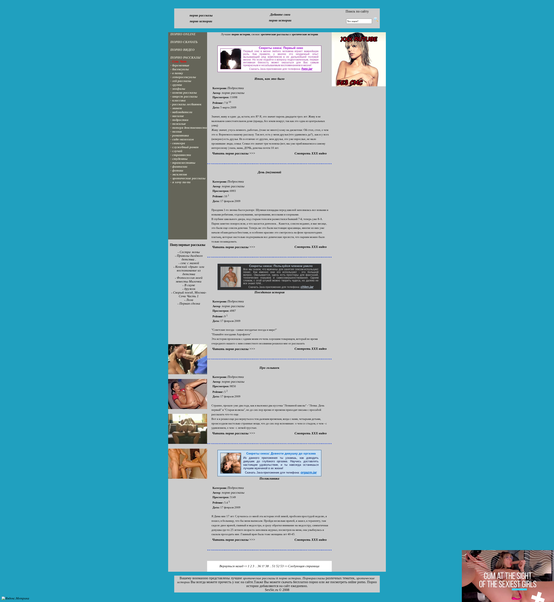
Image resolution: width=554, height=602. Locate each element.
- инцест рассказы (183, 96)
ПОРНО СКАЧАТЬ (184, 42)
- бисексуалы (179, 69)
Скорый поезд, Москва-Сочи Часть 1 (189, 294)
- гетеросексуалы (183, 77)
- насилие (177, 116)
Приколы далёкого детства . (190, 257)
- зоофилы (177, 88)
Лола (189, 300)
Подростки (235, 88)
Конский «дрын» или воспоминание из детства (189, 270)
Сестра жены (190, 252)
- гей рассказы (180, 81)
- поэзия (176, 131)
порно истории (201, 21)
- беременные (179, 65)
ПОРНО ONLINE (183, 34)
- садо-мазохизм (182, 139)
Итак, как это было (269, 78)
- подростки (179, 120)
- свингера (177, 143)
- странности (180, 155)
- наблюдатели (181, 112)
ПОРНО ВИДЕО (182, 49)
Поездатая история (269, 292)
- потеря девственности (188, 127)
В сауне (189, 285)
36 (259, 566)
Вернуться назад (231, 566)
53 (282, 566)
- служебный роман (184, 147)
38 (267, 566)
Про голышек (269, 367)
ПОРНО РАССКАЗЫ (185, 57)
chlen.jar (307, 287)
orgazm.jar (309, 472)
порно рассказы (201, 15)
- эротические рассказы (187, 178)
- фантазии (178, 166)
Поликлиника (269, 478)
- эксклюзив (178, 174)
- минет (176, 108)
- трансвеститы (182, 162)
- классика (178, 100)
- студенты (178, 159)
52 (278, 566)
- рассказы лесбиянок (185, 104)
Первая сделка (189, 303)
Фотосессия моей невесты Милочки (189, 279)
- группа (176, 85)
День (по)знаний (269, 172)
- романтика (179, 135)
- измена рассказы (183, 92)
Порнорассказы (314, 578)
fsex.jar (306, 69)
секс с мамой (189, 263)
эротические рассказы (259, 578)
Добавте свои (280, 14)
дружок (189, 289)
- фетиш (176, 170)
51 (273, 566)
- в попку (176, 73)
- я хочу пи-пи (180, 182)
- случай (176, 151)
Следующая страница (303, 566)
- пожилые (178, 123)
